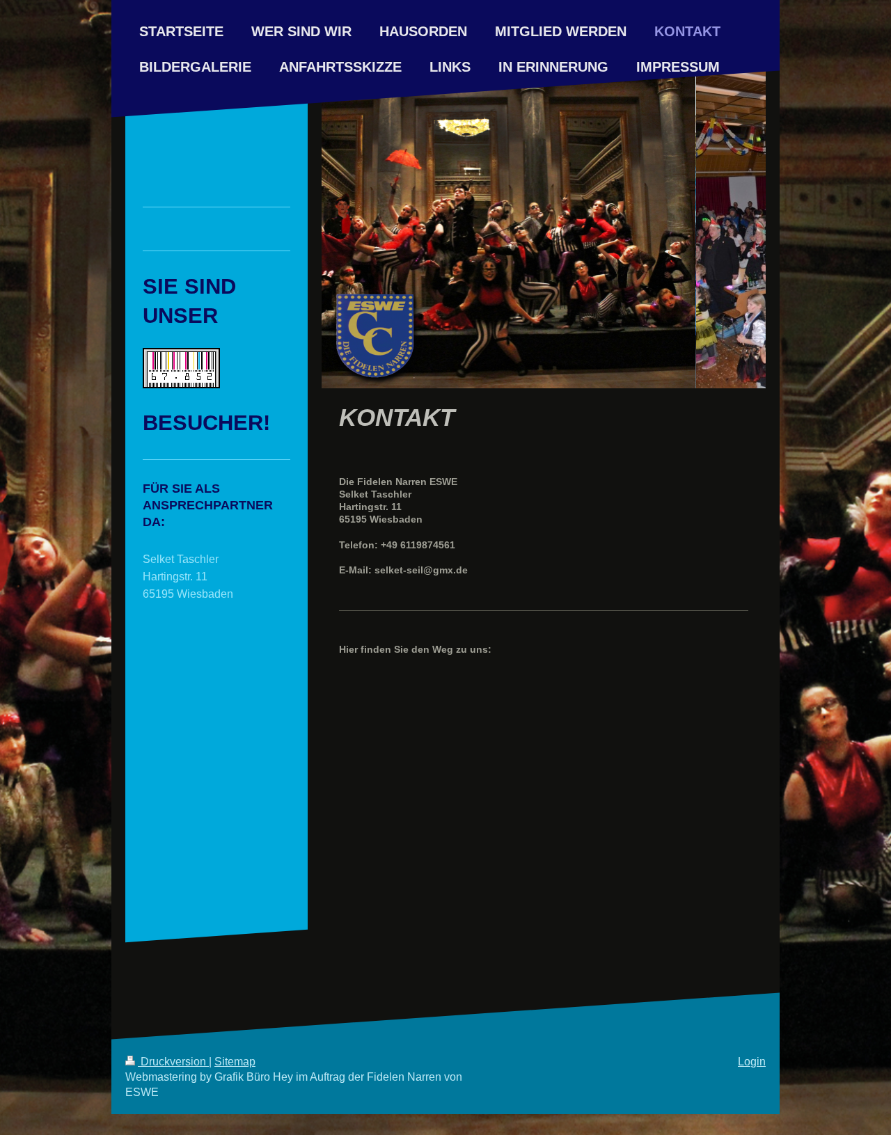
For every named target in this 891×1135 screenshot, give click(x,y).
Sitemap (234, 1061)
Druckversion (173, 1061)
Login (752, 1061)
